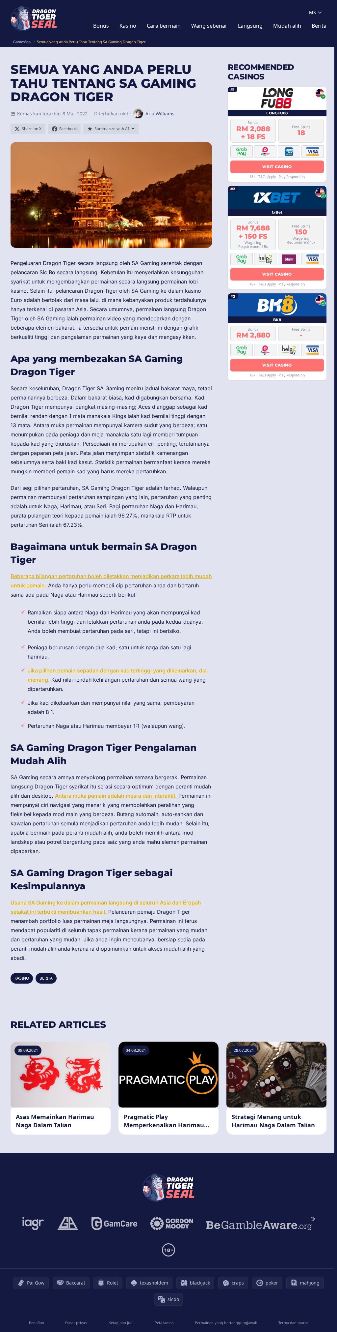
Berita (319, 25)
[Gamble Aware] (260, 1223)
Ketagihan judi (121, 1322)
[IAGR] (33, 1223)
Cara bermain (164, 25)
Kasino (127, 25)
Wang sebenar (209, 25)
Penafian (36, 1322)
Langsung (250, 25)
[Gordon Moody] (171, 1223)
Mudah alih (287, 25)
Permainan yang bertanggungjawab (226, 1322)
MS (312, 12)
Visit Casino (277, 166)
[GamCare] (114, 1223)
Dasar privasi (76, 1322)
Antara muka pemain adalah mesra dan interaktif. (116, 795)
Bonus (101, 25)
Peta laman (164, 1322)
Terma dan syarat (293, 1322)
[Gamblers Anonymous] (67, 1223)
